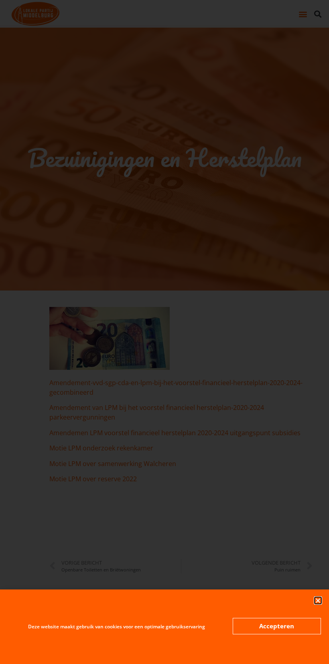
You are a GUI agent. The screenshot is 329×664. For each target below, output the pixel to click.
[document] (164, 332)
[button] (318, 600)
